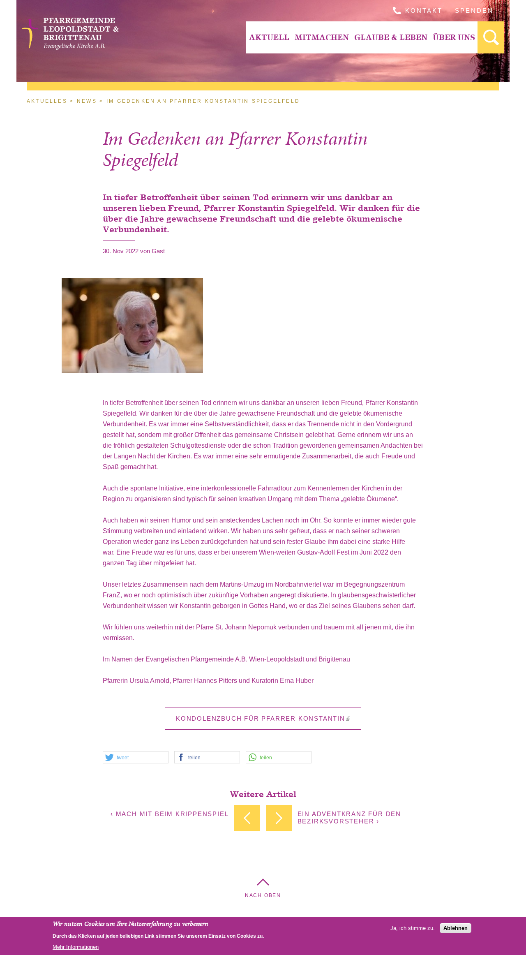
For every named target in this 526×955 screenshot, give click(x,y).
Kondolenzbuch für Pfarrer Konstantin (260, 718)
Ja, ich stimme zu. (412, 928)
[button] (135, 758)
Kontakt (424, 10)
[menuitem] (269, 37)
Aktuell (269, 37)
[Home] (71, 47)
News (87, 101)
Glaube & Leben (390, 37)
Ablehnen (455, 928)
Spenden (474, 10)
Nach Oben (263, 895)
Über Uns (454, 37)
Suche (491, 37)
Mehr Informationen (76, 946)
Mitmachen (322, 37)
